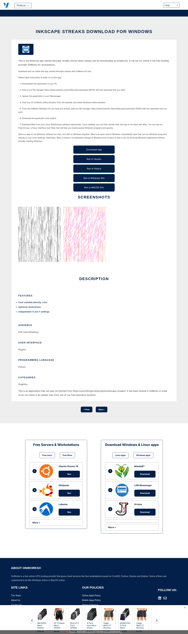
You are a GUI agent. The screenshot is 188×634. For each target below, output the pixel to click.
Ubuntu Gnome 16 (68, 466)
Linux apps (120, 455)
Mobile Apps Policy (91, 600)
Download (145, 474)
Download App (94, 149)
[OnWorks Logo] (6, 5)
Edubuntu (64, 485)
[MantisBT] (123, 471)
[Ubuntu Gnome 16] (47, 471)
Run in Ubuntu (94, 159)
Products (21, 5)
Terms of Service (90, 605)
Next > (102, 409)
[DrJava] (123, 509)
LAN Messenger (143, 485)
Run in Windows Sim (94, 178)
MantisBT (139, 466)
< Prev (87, 409)
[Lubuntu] (47, 509)
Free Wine (67, 455)
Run (69, 474)
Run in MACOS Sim (94, 187)
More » (36, 522)
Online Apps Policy (91, 595)
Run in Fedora (94, 168)
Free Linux (47, 455)
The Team (16, 595)
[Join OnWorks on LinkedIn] (159, 598)
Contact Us (16, 605)
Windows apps (143, 455)
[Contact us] (165, 598)
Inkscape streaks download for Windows (94, 31)
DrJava (138, 504)
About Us (15, 600)
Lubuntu (63, 504)
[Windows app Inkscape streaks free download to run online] (25, 49)
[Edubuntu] (47, 490)
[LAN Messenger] (123, 490)
